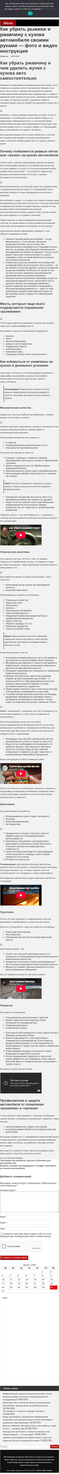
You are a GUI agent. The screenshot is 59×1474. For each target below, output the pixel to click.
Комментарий (8, 1190)
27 (27, 1287)
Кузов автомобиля (15, 1158)
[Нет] (55, 8)
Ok (30, 13)
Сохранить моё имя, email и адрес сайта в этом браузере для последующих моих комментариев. (25, 1235)
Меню (8, 23)
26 (19, 1287)
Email (3, 1222)
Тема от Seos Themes (44, 1470)
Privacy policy (48, 9)
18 (11, 1283)
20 (27, 1283)
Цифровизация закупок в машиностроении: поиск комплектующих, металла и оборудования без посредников (27, 1397)
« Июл (4, 1298)
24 (3, 1287)
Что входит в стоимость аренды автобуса (23, 1411)
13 (27, 1279)
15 (43, 1279)
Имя (3, 1217)
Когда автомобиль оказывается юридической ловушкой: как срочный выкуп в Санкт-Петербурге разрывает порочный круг (28, 1420)
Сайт (2, 1228)
